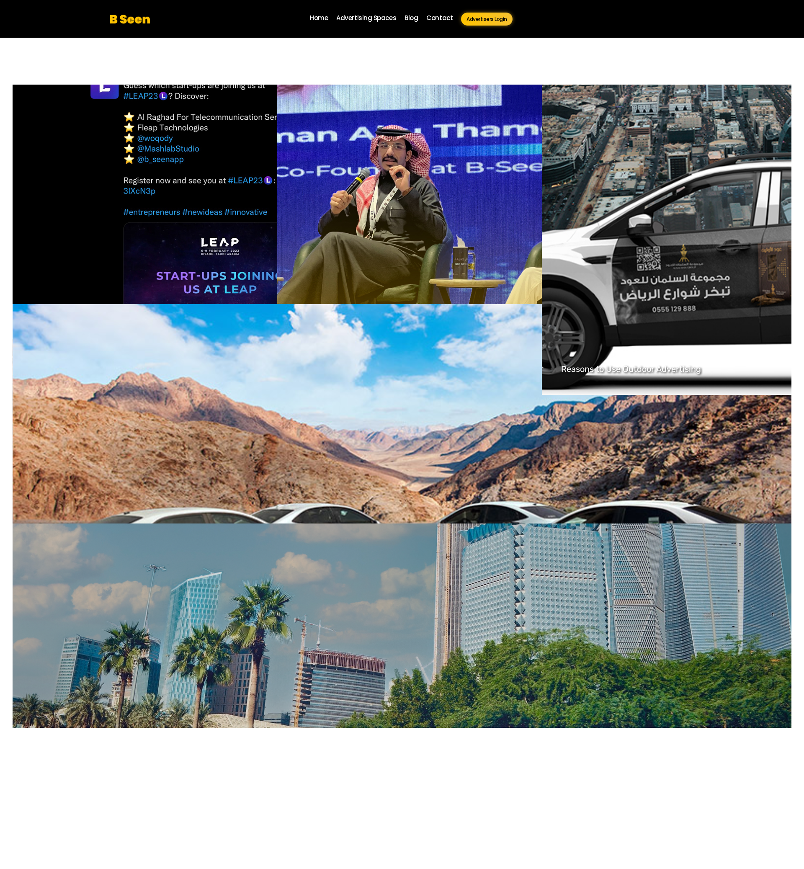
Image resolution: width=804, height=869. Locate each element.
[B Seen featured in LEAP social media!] (203, 239)
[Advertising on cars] (402, 459)
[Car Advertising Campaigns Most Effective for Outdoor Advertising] (402, 678)
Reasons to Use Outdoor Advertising (631, 369)
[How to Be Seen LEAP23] (468, 239)
